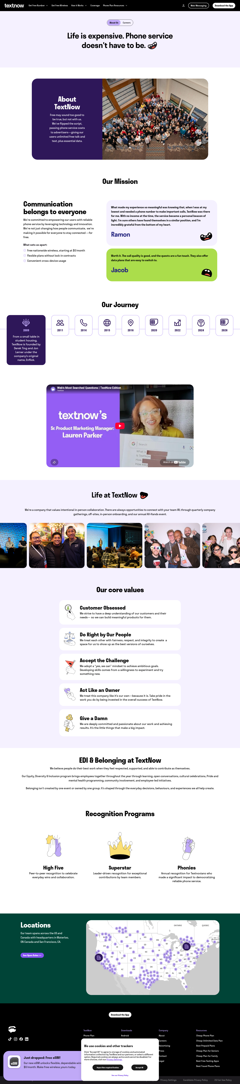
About (162, 1035)
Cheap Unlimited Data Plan (209, 1040)
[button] (32, 955)
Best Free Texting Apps (207, 1061)
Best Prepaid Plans (205, 1045)
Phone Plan (88, 1035)
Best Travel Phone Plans (208, 1066)
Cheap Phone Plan (205, 1035)
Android (125, 1035)
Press (161, 1050)
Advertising (164, 1045)
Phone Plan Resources (113, 5)
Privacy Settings (168, 1080)
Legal (161, 1061)
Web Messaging (199, 5)
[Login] (183, 5)
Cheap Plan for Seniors (207, 1050)
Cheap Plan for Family (207, 1056)
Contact (163, 1056)
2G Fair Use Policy (223, 1080)
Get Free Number (37, 5)
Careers (127, 22)
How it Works (77, 5)
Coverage (95, 5)
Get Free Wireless (60, 5)
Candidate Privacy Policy (195, 1080)
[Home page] (14, 5)
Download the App (224, 5)
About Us (114, 22)
